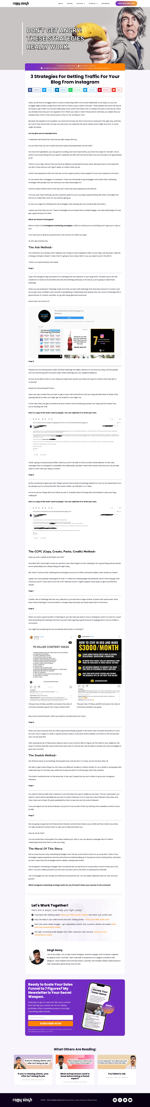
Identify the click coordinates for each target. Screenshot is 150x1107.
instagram (47, 68)
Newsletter (106, 3)
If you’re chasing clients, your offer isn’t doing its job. (33, 1075)
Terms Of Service (81, 1100)
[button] (34, 90)
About (60, 3)
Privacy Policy (69, 1100)
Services (80, 3)
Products (92, 3)
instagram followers (59, 68)
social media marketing (101, 68)
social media (87, 68)
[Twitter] (125, 1100)
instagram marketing (74, 68)
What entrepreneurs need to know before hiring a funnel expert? (75, 1076)
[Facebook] (115, 1100)
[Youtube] (130, 1100)
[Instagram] (120, 1100)
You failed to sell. (117, 1073)
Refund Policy (92, 1100)
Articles (70, 3)
